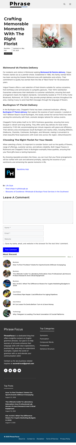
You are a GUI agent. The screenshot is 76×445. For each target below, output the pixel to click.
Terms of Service (52, 439)
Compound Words (47, 342)
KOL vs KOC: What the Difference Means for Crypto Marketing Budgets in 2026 (41, 284)
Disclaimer (40, 439)
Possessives (44, 345)
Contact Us (31, 439)
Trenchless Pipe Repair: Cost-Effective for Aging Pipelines (35, 294)
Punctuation (44, 339)
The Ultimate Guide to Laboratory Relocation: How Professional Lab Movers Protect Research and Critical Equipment (42, 275)
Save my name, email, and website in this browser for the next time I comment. (36, 244)
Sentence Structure (47, 349)
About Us (22, 439)
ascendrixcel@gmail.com (23, 363)
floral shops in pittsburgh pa (17, 189)
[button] (64, 4)
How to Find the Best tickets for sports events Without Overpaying (39, 265)
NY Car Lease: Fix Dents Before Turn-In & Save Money (33, 304)
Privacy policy (65, 439)
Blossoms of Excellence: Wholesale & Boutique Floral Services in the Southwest (37, 192)
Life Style (8, 53)
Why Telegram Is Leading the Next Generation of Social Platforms (38, 314)
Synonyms (44, 335)
